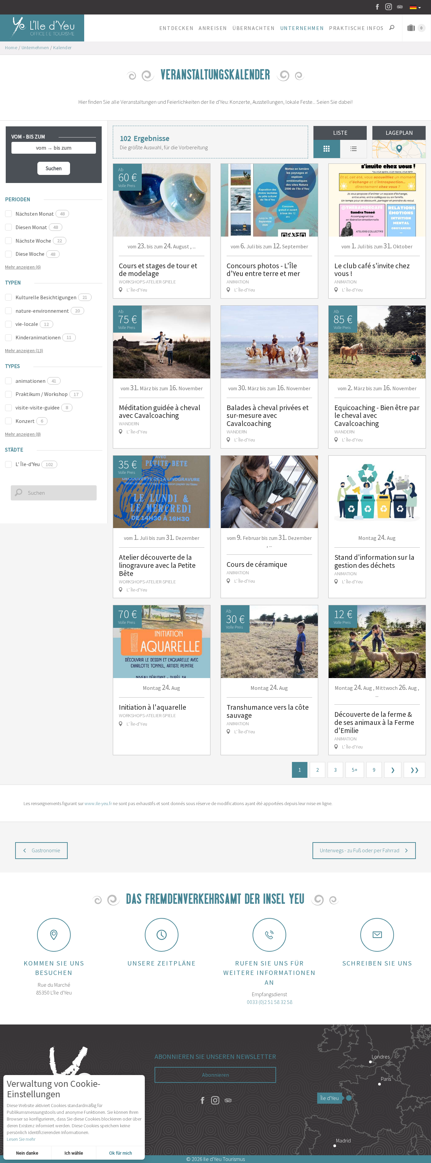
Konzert (29, 421)
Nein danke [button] (27, 1153)
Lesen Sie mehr (21, 1139)
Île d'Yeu (330, 1098)
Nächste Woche (38, 240)
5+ (355, 769)
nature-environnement (47, 310)
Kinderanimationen (43, 337)
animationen (35, 380)
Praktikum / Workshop (46, 394)
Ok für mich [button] (120, 1153)
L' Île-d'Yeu (34, 464)
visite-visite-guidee (41, 407)
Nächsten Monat (40, 213)
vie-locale (32, 323)
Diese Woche (35, 253)
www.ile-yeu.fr (98, 803)
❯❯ (414, 769)
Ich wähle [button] (74, 1153)
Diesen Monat (36, 227)
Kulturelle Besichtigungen (51, 297)
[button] (176, 27)
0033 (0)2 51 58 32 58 (269, 1002)
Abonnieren (215, 1074)
